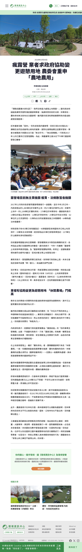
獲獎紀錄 (59, 532)
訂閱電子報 (65, 6)
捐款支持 (73, 6)
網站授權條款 (46, 529)
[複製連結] (49, 101)
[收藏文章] (32, 101)
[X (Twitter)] (74, 540)
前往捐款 (41, 468)
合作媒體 (72, 529)
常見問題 (59, 529)
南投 (56, 96)
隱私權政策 (45, 532)
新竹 (34, 96)
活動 (43, 526)
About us (72, 526)
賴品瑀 (43, 89)
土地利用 (42, 96)
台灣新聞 (44, 86)
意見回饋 (72, 532)
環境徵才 (31, 526)
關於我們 (59, 526)
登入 (56, 6)
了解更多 (58, 547)
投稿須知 (31, 532)
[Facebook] (70, 540)
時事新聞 (37, 86)
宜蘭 (50, 96)
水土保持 (27, 96)
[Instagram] (78, 540)
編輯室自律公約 (33, 529)
